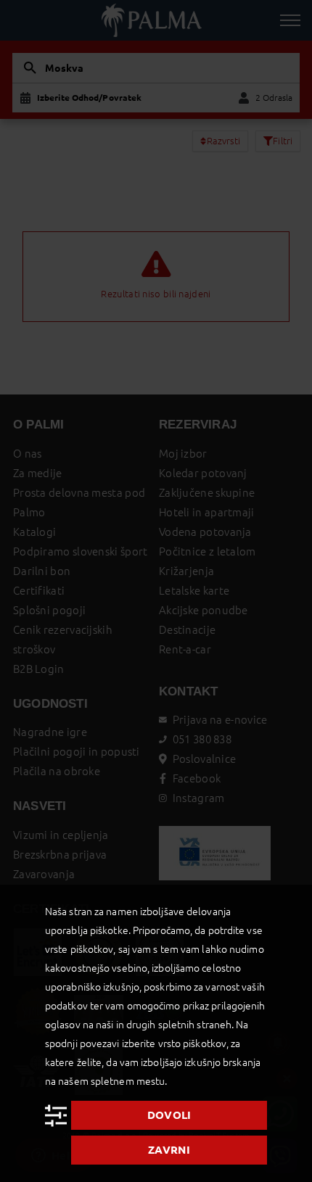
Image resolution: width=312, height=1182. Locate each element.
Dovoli (169, 1115)
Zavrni (169, 1150)
